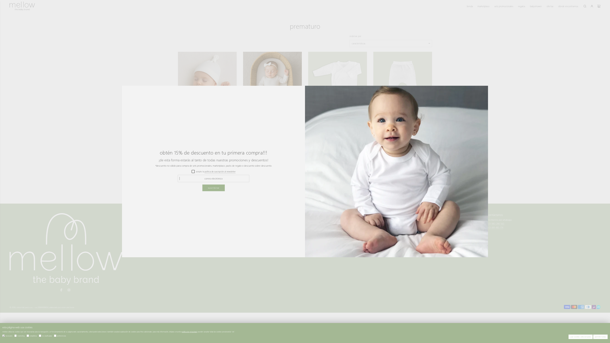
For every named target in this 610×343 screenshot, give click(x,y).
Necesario (8, 336)
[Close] (482, 91)
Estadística (33, 336)
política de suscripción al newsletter (220, 171)
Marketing (21, 336)
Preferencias (61, 336)
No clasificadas (47, 336)
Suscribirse (213, 187)
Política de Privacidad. (189, 332)
